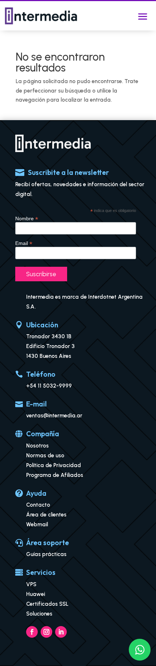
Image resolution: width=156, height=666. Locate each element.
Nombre (26, 218)
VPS (31, 584)
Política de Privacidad (53, 465)
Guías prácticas (46, 554)
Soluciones (39, 613)
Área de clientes (46, 514)
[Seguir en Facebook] (32, 632)
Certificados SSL (47, 604)
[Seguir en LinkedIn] (61, 632)
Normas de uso (45, 455)
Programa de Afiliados (54, 475)
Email (23, 243)
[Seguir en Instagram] (46, 632)
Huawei (35, 594)
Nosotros (37, 445)
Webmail (37, 524)
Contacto (38, 505)
